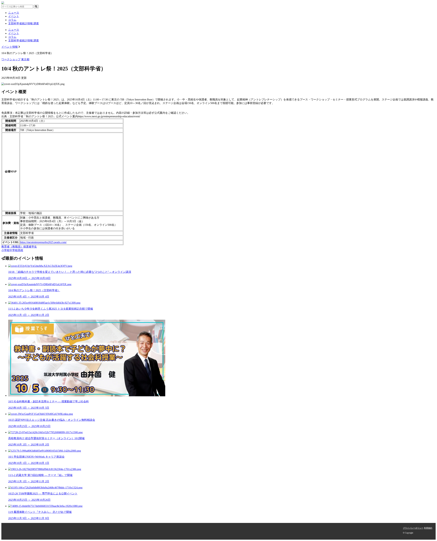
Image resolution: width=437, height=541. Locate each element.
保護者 (27, 246)
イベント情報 (9, 46)
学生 (34, 246)
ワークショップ (10, 59)
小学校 (5, 250)
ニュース (13, 12)
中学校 (14, 250)
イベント (13, 16)
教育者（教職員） (12, 246)
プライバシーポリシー (413, 528)
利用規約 (428, 528)
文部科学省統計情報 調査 (23, 23)
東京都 (25, 59)
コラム (12, 19)
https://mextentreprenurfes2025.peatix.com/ (43, 242)
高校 (20, 250)
